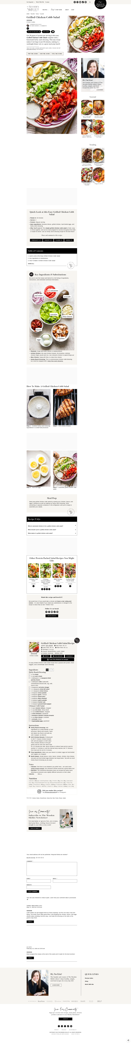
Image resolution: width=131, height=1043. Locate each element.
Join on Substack (51, 615)
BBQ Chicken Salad (58, 580)
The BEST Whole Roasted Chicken (98, 117)
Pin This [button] (46, 31)
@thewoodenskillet (50, 792)
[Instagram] (77, 2)
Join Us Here (34, 828)
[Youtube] (80, 2)
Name (29, 878)
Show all (31, 263)
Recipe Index (89, 978)
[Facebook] (75, 2)
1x (47, 669)
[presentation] (33, 570)
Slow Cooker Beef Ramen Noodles (87, 117)
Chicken (34, 798)
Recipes (33, 13)
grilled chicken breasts (37, 768)
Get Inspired (30, 2)
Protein (57, 798)
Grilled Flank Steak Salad (70, 580)
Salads (42, 13)
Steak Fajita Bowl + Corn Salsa (98, 136)
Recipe (60, 798)
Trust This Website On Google (58, 659)
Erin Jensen (35, 25)
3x (52, 669)
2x (49, 669)
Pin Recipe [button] (58, 656)
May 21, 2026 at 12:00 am (34, 907)
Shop (86, 981)
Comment (69, 656)
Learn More (99, 89)
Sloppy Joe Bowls (99, 183)
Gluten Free (49, 798)
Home (28, 13)
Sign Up (65, 1018)
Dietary (38, 798)
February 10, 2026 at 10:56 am (36, 948)
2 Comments (43, 25)
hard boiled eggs (37, 721)
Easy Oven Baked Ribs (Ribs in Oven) (87, 165)
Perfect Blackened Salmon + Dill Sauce (87, 136)
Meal (37, 13)
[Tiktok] (83, 2)
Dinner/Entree (43, 798)
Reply (30, 921)
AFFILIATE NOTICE (31, 49)
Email (55, 878)
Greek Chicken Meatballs (86, 184)
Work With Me (40, 2)
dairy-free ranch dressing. (55, 361)
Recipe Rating (31, 857)
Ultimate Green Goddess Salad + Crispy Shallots (45, 582)
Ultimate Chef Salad (33, 580)
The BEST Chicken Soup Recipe (98, 165)
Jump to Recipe (33, 31)
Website (29, 884)
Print (46, 656)
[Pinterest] (86, 2)
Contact (47, 2)
